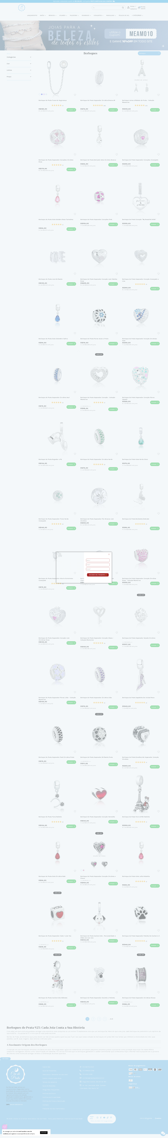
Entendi (44, 1132)
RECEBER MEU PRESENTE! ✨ (98, 575)
